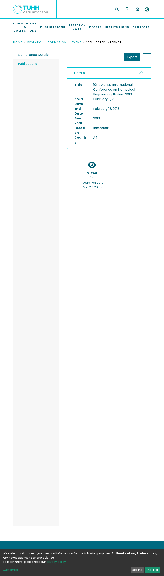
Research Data (77, 27)
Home (17, 42)
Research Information (47, 42)
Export (132, 57)
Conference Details (33, 54)
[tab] (109, 73)
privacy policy (56, 562)
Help (127, 9)
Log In (137, 9)
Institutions (117, 27)
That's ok (152, 570)
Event (76, 42)
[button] (146, 9)
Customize (10, 570)
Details (79, 73)
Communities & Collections (25, 27)
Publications (52, 27)
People (95, 27)
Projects (141, 27)
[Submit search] (116, 8)
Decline (137, 570)
